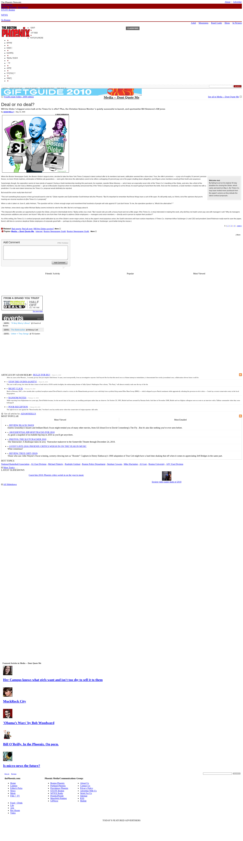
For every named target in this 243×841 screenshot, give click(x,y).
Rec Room (15, 810)
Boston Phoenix (57, 783)
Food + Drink (16, 803)
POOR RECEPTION (18, 407)
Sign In (6, 774)
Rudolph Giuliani (72, 464)
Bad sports (16, 229)
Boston (4, 7)
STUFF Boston (8, 10)
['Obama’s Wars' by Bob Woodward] (7, 717)
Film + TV (15, 796)
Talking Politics (47, 88)
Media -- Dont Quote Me (12, 88)
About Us (84, 783)
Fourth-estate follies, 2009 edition (19, 97)
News (4, 86)
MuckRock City (14, 701)
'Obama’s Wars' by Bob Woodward (28, 723)
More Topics (9, 467)
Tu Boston (5, 20)
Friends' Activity (52, 273)
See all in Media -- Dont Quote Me (223, 97)
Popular (130, 273)
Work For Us (86, 793)
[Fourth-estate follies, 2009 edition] (2, 97)
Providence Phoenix (59, 788)
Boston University (156, 464)
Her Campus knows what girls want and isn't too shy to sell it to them (53, 680)
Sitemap (83, 796)
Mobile (83, 801)
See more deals (38, 311)
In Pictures (237, 23)
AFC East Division (174, 464)
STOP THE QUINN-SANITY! (22, 381)
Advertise (237, 2)
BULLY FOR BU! (41, 375)
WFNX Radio (56, 793)
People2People (57, 796)
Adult (193, 23)
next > (239, 226)
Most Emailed (180, 420)
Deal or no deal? (17, 104)
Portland (12, 7)
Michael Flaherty (55, 464)
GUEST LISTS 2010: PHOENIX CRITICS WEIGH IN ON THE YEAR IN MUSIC (47, 446)
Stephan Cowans (114, 464)
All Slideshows (10, 484)
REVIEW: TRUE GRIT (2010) (23, 453)
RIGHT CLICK (15, 388)
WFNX (4, 15)
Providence (23, 7)
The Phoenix (7, 5)
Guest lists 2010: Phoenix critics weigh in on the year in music (56, 475)
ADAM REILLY (28, 413)
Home (13, 783)
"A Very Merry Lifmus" (20, 323)
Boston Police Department (93, 464)
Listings (13, 786)
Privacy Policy (86, 788)
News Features (31, 88)
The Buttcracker (18, 330)
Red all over (27, 229)
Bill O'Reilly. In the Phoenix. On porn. (31, 744)
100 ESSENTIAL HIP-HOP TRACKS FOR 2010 (32, 432)
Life (12, 805)
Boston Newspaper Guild (55, 231)
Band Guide (216, 23)
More (57, 229)
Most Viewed (199, 273)
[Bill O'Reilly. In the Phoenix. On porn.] (7, 739)
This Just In (61, 88)
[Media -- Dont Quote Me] (241, 97)
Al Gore (143, 464)
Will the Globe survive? (43, 229)
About (227, 2)
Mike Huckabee (131, 464)
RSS (82, 798)
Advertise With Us (88, 791)
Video (13, 813)
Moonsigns (203, 23)
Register (13, 774)
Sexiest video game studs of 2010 (166, 482)
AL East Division (38, 464)
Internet (39, 231)
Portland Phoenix (58, 786)
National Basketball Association (15, 464)
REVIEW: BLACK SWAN (21, 425)
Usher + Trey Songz (20, 334)
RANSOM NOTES (17, 397)
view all (40, 319)
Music (13, 793)
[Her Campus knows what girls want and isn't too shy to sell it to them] (7, 674)
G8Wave (54, 801)
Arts (12, 808)
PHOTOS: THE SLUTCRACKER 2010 (27, 439)
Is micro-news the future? (21, 765)
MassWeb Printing (58, 798)
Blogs (227, 23)
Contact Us (85, 786)
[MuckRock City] (7, 696)
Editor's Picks (16, 788)
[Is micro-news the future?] (7, 760)
